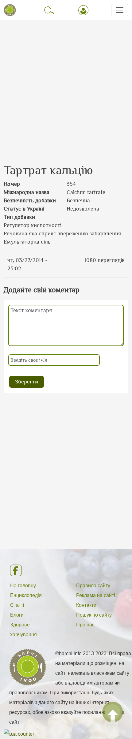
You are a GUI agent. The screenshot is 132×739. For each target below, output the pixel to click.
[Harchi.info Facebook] (66, 570)
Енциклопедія (26, 595)
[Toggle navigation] (119, 10)
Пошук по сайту (94, 615)
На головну (23, 585)
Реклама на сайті (95, 595)
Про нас (85, 624)
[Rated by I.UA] (19, 733)
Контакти (86, 605)
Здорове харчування (23, 629)
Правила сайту (93, 585)
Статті (17, 605)
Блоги (17, 615)
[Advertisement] (66, 86)
